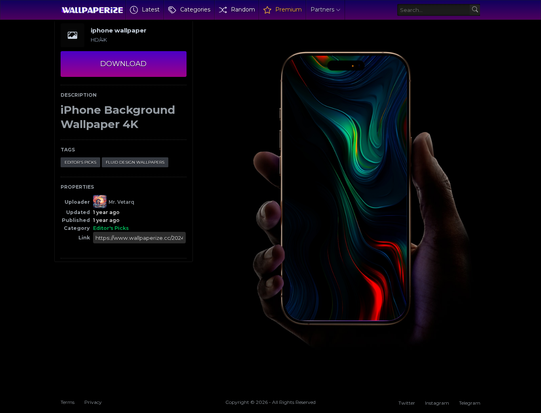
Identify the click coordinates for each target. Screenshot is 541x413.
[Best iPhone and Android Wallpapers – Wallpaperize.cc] (92, 10)
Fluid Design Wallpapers (135, 162)
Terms (67, 402)
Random (243, 9)
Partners (322, 9)
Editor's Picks (80, 162)
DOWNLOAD (123, 63)
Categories (195, 9)
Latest (151, 9)
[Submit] (475, 10)
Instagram (437, 403)
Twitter (406, 403)
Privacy (93, 402)
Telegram (469, 403)
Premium (288, 9)
